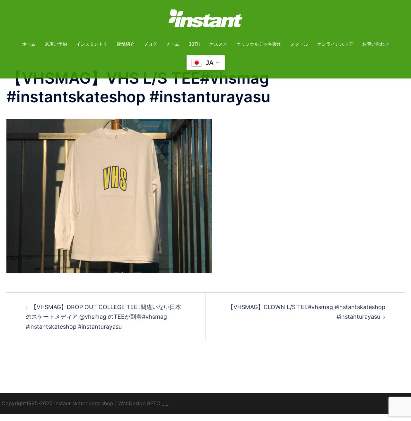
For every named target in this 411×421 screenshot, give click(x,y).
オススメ (218, 44)
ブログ (150, 44)
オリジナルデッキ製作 (258, 44)
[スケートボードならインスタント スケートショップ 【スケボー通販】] (205, 20)
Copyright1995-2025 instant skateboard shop (57, 403)
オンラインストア (335, 44)
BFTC (153, 403)
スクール (299, 44)
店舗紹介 (126, 44)
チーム (172, 44)
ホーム (29, 44)
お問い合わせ (375, 44)
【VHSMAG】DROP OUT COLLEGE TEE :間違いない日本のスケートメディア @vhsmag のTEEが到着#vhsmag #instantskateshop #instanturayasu (103, 317)
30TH (194, 44)
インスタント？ (92, 44)
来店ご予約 (56, 44)
